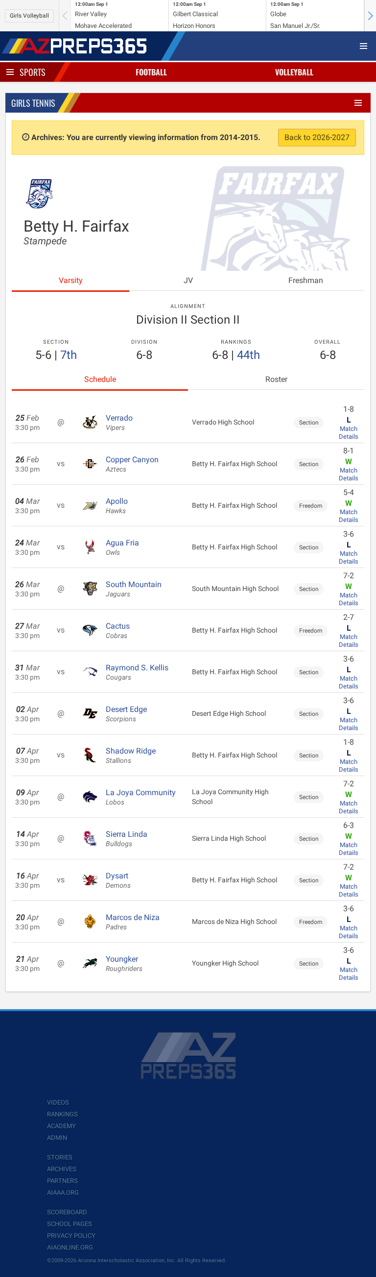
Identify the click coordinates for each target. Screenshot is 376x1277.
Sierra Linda (126, 838)
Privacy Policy (71, 1235)
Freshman (305, 280)
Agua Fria (122, 547)
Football (151, 72)
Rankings (62, 1114)
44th (248, 355)
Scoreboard (67, 1212)
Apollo (117, 506)
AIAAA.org (63, 1192)
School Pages (69, 1224)
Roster (276, 379)
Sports (33, 72)
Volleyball (294, 72)
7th (68, 355)
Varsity (71, 280)
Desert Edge (126, 714)
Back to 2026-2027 (317, 137)
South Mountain (134, 589)
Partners (62, 1180)
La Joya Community (141, 797)
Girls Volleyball (29, 15)
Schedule (100, 379)
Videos (58, 1102)
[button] (370, 15)
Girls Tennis (33, 102)
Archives (61, 1169)
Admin (57, 1137)
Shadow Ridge (131, 755)
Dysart (118, 880)
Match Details (348, 432)
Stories (59, 1157)
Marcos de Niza (133, 922)
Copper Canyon (132, 464)
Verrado (119, 422)
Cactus (118, 630)
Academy (61, 1126)
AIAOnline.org (70, 1247)
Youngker (124, 963)
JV (188, 280)
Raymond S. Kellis (137, 672)
